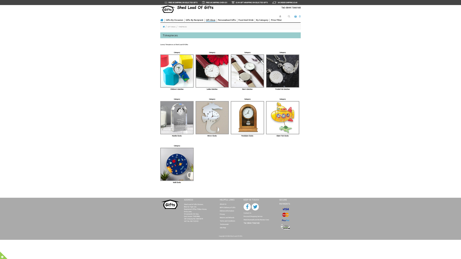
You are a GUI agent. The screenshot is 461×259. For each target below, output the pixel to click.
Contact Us (247, 213)
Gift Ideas (172, 27)
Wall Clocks (177, 182)
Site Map (223, 227)
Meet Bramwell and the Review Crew (256, 220)
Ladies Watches (212, 89)
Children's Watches (177, 89)
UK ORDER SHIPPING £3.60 (287, 2)
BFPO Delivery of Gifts (227, 207)
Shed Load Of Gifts (236, 236)
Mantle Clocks (177, 136)
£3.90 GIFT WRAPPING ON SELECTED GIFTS (252, 2)
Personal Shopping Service (253, 216)
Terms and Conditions (227, 221)
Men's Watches (247, 89)
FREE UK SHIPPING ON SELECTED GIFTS (183, 2)
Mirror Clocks (212, 136)
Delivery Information (227, 211)
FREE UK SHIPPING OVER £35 (216, 2)
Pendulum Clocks (247, 136)
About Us (223, 204)
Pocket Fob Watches (282, 89)
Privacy (222, 214)
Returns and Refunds (227, 217)
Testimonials (224, 224)
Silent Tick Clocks (282, 136)
